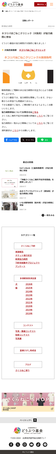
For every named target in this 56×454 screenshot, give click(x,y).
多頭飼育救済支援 (28, 278)
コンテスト (28, 325)
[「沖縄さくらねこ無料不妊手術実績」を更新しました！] (28, 182)
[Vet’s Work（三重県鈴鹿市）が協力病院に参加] (28, 171)
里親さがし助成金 (28, 350)
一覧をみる (49, 215)
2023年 (29, 295)
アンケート (20, 266)
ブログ (28, 364)
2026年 (29, 284)
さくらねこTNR (28, 245)
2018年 (29, 313)
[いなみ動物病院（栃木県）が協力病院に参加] (28, 205)
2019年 (29, 309)
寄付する (40, 4)
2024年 (29, 291)
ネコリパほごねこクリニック (32, 50)
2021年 (29, 302)
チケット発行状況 (23, 255)
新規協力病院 (21, 259)
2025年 (29, 287)
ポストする (30, 140)
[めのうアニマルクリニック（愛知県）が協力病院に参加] (28, 194)
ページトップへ (26, 420)
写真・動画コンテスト (25, 331)
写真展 (18, 338)
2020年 (29, 306)
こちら (35, 112)
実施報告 (19, 251)
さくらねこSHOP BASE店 (9, 409)
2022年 (29, 298)
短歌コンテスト (22, 334)
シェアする (13, 140)
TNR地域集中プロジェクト (27, 262)
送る (46, 140)
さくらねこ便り (22, 370)
